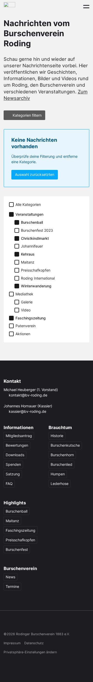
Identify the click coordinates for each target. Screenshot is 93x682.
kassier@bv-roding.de (27, 411)
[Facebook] (7, 623)
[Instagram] (17, 623)
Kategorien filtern (27, 115)
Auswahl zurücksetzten (34, 174)
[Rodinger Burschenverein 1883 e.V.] (9, 6)
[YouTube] (37, 623)
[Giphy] (56, 623)
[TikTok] (27, 623)
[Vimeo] (46, 623)
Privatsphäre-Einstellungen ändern (30, 652)
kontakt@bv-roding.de (28, 395)
